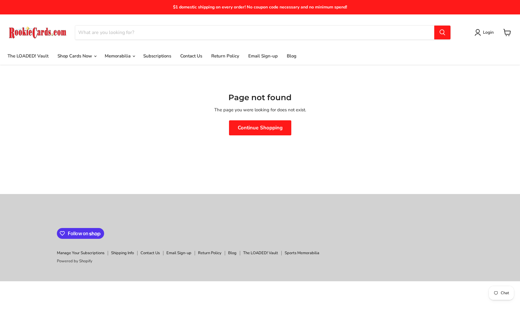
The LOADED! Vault (28, 56)
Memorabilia (118, 56)
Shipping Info (122, 253)
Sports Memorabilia (302, 253)
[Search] (442, 32)
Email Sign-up (263, 56)
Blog (291, 56)
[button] (485, 32)
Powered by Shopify (74, 261)
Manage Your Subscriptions (80, 253)
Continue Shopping (260, 127)
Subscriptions (157, 56)
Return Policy (225, 56)
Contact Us (191, 56)
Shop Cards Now (75, 56)
